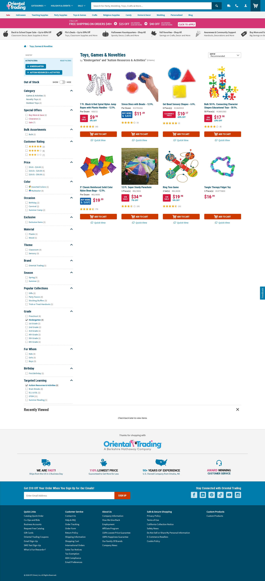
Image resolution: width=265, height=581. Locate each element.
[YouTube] (229, 495)
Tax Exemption (72, 553)
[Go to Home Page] (25, 46)
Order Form (70, 528)
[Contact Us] (237, 5)
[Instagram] (238, 495)
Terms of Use (153, 520)
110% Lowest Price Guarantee (116, 532)
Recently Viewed (36, 409)
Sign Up (122, 495)
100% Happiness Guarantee (115, 536)
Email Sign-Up (31, 541)
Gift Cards (28, 532)
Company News (109, 545)
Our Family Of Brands (112, 541)
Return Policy (71, 532)
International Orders (74, 545)
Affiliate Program (110, 528)
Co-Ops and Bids (32, 520)
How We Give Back (111, 520)
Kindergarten (37, 66)
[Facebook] (194, 495)
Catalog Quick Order (33, 515)
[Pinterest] (211, 495)
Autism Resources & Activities (45, 72)
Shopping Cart (72, 541)
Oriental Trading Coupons (36, 536)
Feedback (262, 293)
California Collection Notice (160, 524)
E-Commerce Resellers (157, 536)
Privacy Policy (154, 515)
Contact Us (70, 515)
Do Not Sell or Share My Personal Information (168, 532)
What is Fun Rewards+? (35, 549)
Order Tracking (72, 524)
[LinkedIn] (203, 495)
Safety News (153, 528)
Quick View (100, 140)
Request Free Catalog (34, 528)
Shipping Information (75, 536)
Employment (108, 524)
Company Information (112, 515)
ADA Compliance (73, 557)
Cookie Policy (153, 541)
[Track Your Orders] (229, 5)
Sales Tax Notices (73, 549)
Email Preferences (73, 562)
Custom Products (215, 515)
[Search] (217, 5)
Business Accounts (32, 524)
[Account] (246, 5)
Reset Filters (65, 61)
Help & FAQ (70, 520)
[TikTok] (220, 495)
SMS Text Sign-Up (32, 545)
